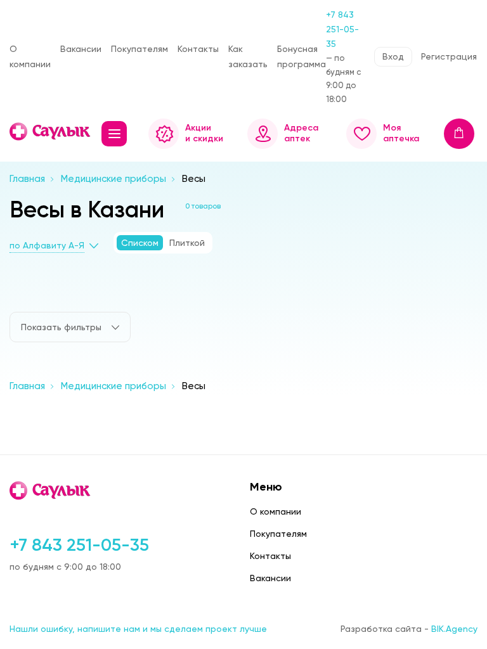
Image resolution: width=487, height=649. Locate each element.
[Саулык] (51, 131)
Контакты (198, 49)
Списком (140, 243)
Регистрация (449, 56)
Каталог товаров (114, 133)
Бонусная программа (301, 56)
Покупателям (139, 49)
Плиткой (187, 243)
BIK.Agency (454, 629)
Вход (393, 56)
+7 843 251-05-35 (342, 29)
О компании (30, 56)
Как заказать (248, 56)
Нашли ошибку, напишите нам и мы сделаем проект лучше (138, 629)
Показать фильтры (61, 327)
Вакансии (80, 49)
